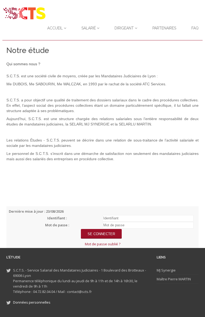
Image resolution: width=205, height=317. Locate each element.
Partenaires (164, 28)
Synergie (168, 270)
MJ (158, 270)
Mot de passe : (57, 225)
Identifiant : (57, 218)
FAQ (195, 28)
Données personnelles (31, 302)
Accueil (55, 28)
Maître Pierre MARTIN (174, 279)
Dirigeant (125, 28)
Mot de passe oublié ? (102, 244)
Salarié (89, 28)
